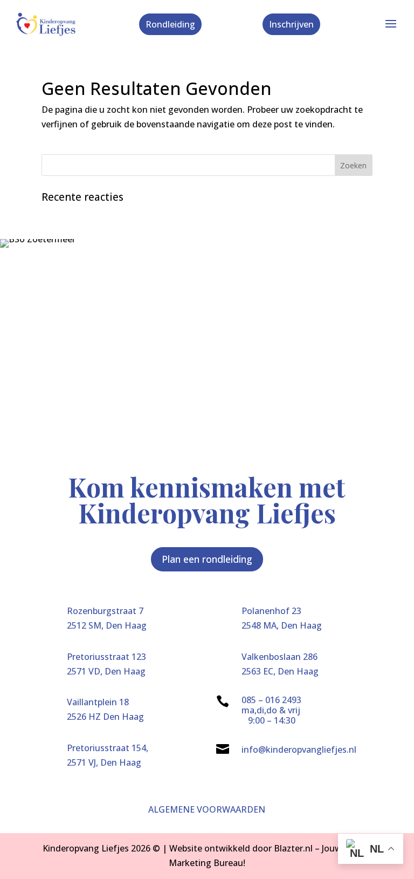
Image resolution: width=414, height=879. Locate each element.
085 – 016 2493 (271, 700)
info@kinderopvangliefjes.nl (299, 749)
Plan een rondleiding (207, 559)
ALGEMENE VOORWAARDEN (206, 809)
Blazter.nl (293, 848)
